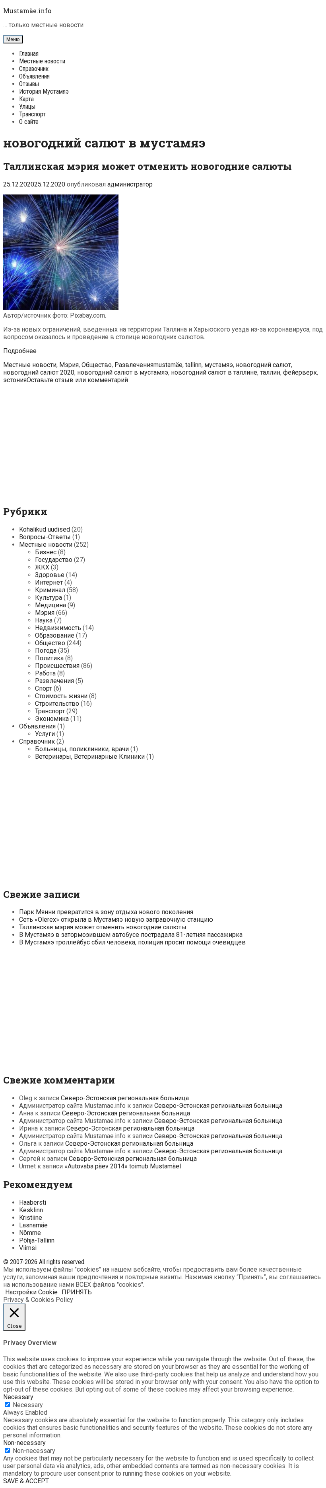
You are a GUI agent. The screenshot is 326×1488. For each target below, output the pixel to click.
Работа (45, 673)
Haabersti (32, 1202)
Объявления (34, 76)
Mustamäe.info (27, 10)
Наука (43, 620)
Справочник (34, 69)
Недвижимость (58, 628)
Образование (54, 635)
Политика (49, 658)
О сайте (29, 122)
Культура (48, 597)
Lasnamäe (33, 1225)
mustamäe (167, 365)
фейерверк (300, 372)
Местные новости (42, 61)
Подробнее (20, 351)
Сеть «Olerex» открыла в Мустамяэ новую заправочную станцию (116, 919)
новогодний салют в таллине (214, 372)
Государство (53, 559)
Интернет (49, 582)
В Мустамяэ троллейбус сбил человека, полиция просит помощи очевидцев (132, 942)
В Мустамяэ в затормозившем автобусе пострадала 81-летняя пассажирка (131, 934)
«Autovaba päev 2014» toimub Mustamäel (122, 1166)
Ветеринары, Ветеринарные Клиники (90, 756)
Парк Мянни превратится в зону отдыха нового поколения (106, 912)
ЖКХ (42, 567)
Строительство (57, 703)
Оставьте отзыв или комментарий (77, 380)
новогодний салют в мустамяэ (122, 372)
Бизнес (45, 552)
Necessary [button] (18, 1397)
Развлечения (133, 365)
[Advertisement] (163, 439)
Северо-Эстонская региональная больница (125, 1098)
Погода (45, 650)
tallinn (193, 365)
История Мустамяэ (44, 91)
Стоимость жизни (61, 696)
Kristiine (30, 1217)
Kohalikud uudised (44, 529)
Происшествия (57, 665)
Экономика (52, 718)
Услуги (45, 734)
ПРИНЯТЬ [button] (77, 1292)
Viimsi (28, 1248)
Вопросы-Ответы (45, 537)
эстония (15, 380)
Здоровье (49, 575)
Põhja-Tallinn (36, 1240)
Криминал (50, 590)
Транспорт (32, 114)
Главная (29, 53)
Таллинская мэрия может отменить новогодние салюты (147, 166)
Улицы (27, 106)
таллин (270, 372)
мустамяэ (218, 365)
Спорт (43, 688)
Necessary (28, 1405)
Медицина (50, 605)
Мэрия (69, 365)
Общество (97, 365)
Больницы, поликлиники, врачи (82, 749)
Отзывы (29, 84)
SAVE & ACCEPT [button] (26, 1481)
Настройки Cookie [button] (31, 1292)
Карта (26, 99)
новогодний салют (263, 365)
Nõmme (30, 1233)
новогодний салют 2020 (38, 372)
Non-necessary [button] (24, 1443)
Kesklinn (31, 1210)
